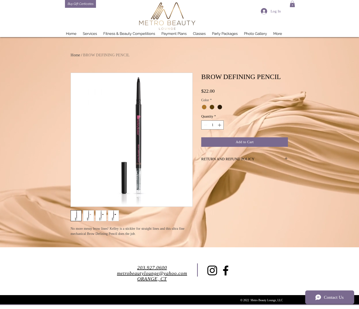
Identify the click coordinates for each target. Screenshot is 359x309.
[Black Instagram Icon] (212, 270)
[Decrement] (205, 125)
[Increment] (220, 125)
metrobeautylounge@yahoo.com (152, 273)
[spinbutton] (212, 125)
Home (75, 55)
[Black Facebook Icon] (225, 270)
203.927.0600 (152, 267)
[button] (292, 4)
